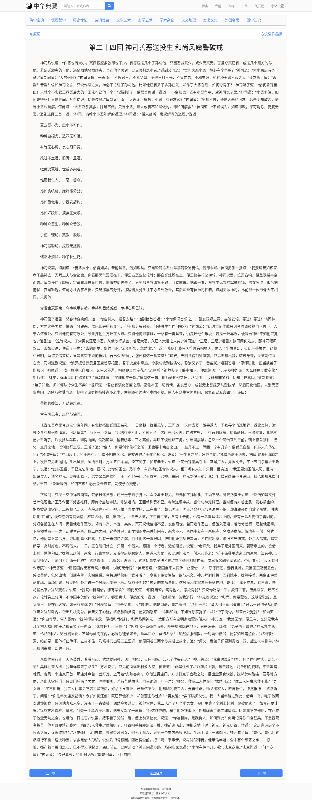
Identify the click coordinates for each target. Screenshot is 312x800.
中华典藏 (45, 5)
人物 (231, 5)
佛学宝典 (36, 20)
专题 (218, 5)
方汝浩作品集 (272, 33)
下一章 (261, 773)
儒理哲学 (58, 20)
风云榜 (259, 5)
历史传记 (80, 20)
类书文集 (210, 20)
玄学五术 (145, 20)
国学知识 (253, 20)
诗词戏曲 (102, 20)
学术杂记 (167, 20)
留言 (205, 5)
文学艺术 (123, 20)
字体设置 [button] (277, 5)
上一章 (50, 773)
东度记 (34, 33)
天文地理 (188, 20)
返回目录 (156, 773)
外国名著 (232, 20)
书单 (244, 5)
